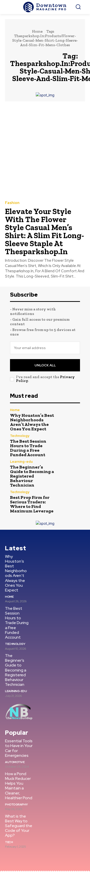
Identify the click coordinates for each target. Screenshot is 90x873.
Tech (9, 842)
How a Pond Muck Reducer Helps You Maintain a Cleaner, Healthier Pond (18, 785)
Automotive (14, 762)
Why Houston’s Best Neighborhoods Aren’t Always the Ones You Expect (32, 422)
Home (37, 31)
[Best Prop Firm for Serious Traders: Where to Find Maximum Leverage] (69, 500)
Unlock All (45, 365)
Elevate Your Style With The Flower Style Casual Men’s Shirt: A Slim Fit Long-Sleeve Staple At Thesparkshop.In (44, 231)
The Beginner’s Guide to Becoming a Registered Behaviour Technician (32, 476)
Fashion (12, 203)
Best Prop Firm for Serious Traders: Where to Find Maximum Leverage (32, 504)
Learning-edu (21, 461)
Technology (19, 435)
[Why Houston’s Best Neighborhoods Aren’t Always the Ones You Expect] (69, 418)
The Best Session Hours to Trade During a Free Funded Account (28, 447)
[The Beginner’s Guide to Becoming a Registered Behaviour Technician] (69, 470)
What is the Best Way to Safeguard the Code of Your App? (18, 826)
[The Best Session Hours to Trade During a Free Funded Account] (69, 444)
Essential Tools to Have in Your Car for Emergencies (18, 748)
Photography (16, 804)
